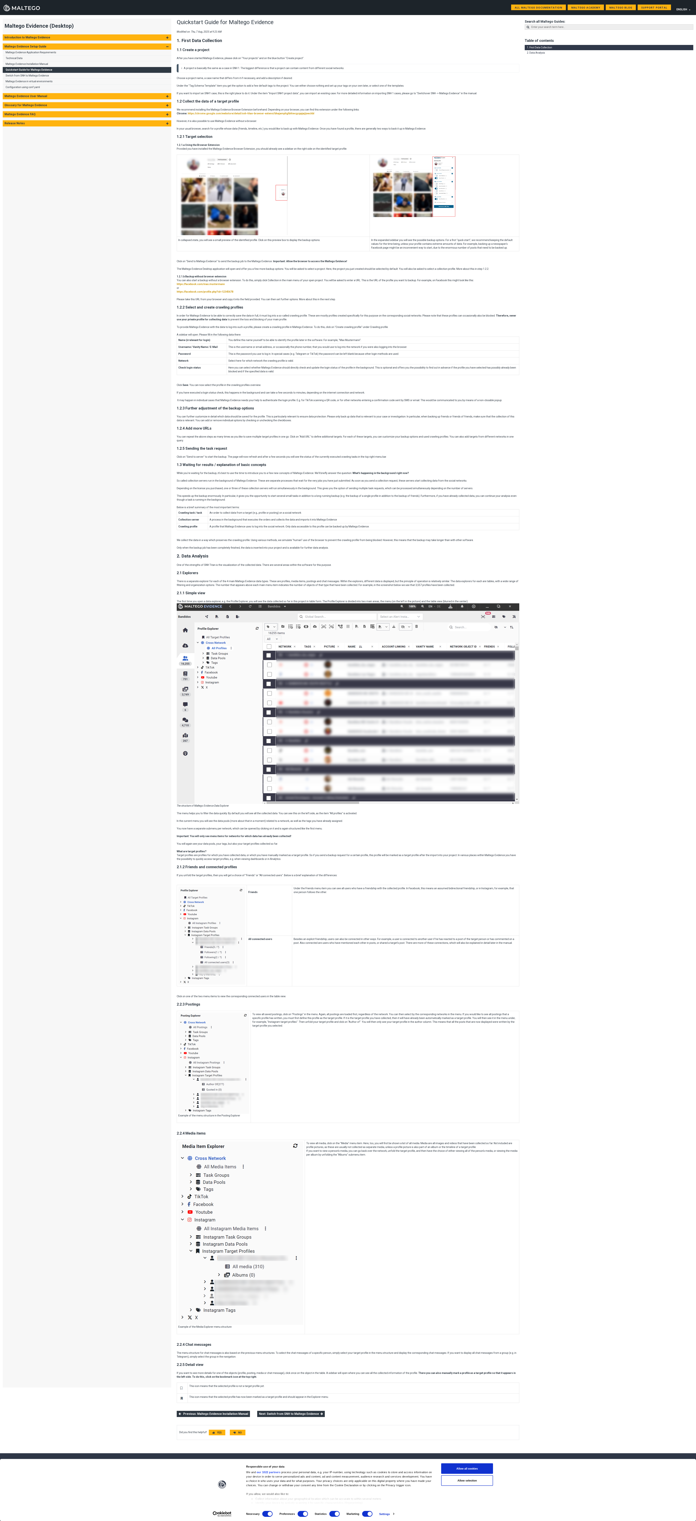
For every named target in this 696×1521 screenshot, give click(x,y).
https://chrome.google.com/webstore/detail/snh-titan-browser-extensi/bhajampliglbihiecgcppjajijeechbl (251, 113)
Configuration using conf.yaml (23, 87)
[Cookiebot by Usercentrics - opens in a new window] (222, 1514)
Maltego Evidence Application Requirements (31, 52)
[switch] (303, 1514)
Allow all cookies (467, 1468)
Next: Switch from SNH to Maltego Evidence (289, 1414)
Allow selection (467, 1480)
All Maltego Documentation (538, 7)
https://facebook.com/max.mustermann (201, 284)
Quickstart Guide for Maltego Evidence (29, 69)
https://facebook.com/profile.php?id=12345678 (205, 291)
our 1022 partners (269, 1472)
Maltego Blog (620, 7)
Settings (384, 1513)
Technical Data (14, 58)
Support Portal (654, 7)
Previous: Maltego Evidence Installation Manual (214, 1414)
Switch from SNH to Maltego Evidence (27, 75)
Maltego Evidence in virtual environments (29, 81)
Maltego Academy (585, 7)
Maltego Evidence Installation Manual (27, 64)
